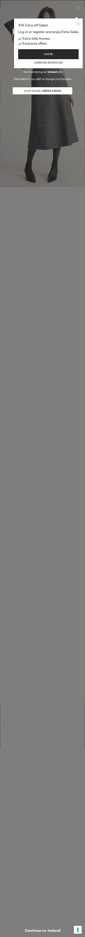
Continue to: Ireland (42, 930)
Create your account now (48, 61)
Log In (48, 54)
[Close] (78, 7)
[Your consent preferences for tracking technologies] (78, 930)
